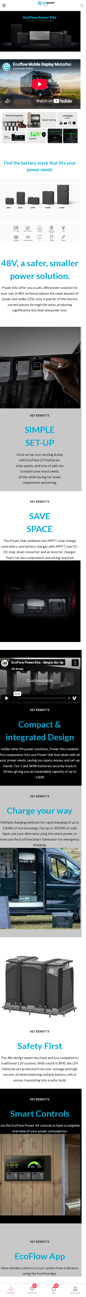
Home (11, 1292)
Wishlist (32, 1290)
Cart (54, 1290)
